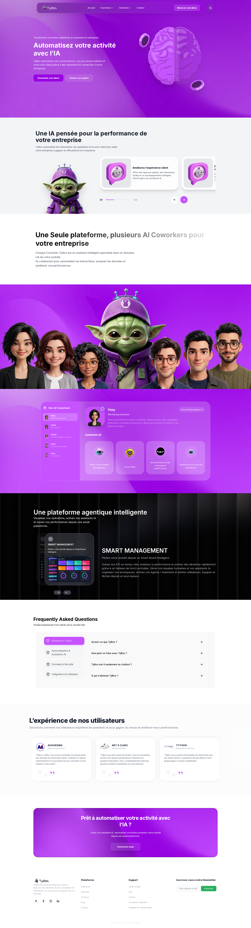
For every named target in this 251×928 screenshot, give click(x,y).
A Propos (85, 897)
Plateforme (85, 887)
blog (83, 902)
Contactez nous (125, 846)
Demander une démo (48, 78)
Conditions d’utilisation (138, 902)
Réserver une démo (187, 8)
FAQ (130, 892)
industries (124, 8)
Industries (85, 892)
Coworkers (105, 8)
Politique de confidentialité (140, 907)
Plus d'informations (191, 409)
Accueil (91, 8)
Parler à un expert (79, 78)
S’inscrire (208, 888)
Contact (140, 8)
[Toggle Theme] (210, 7)
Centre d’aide (134, 887)
